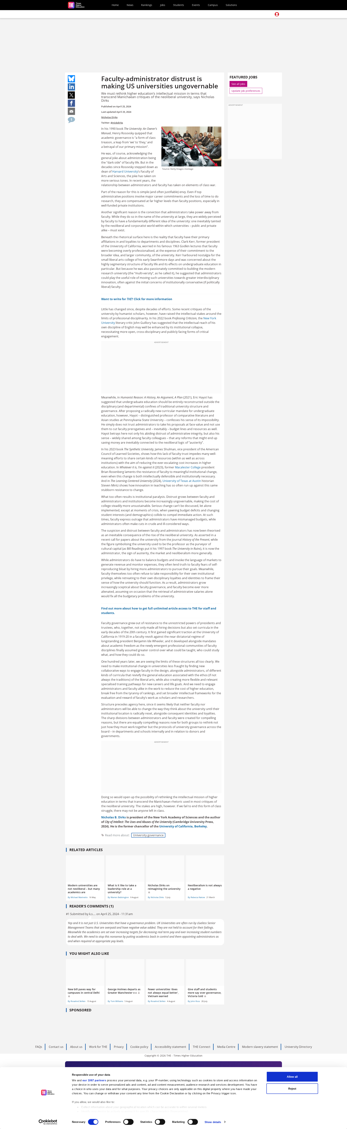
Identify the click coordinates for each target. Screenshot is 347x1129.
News (130, 5)
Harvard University (125, 171)
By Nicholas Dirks (156, 897)
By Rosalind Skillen (76, 1001)
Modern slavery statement (260, 1047)
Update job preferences (246, 91)
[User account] (277, 14)
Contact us (56, 1047)
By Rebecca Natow (196, 897)
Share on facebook (71, 103)
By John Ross (194, 1001)
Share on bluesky (71, 78)
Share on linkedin (71, 87)
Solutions (231, 5)
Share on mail (71, 111)
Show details (213, 1121)
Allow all (292, 1076)
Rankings (146, 5)
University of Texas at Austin (181, 481)
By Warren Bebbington (118, 897)
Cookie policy (139, 1047)
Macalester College (188, 467)
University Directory (298, 1047)
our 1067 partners (94, 1080)
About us (76, 1047)
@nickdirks (117, 122)
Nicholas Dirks (109, 117)
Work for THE (98, 1047)
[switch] (128, 1122)
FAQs (38, 1047)
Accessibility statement (170, 1047)
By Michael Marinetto (78, 897)
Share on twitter (71, 95)
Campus (213, 5)
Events (196, 5)
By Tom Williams (115, 1001)
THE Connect (201, 1047)
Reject (292, 1088)
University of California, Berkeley (183, 826)
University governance (148, 835)
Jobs (162, 5)
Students (178, 5)
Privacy (119, 1047)
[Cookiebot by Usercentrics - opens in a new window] (48, 1122)
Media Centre (226, 1047)
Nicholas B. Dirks (113, 817)
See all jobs (238, 84)
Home (115, 5)
